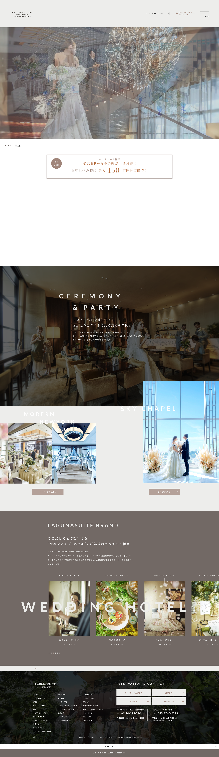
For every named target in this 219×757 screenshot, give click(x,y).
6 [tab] (59, 653)
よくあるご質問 (88, 698)
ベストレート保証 (39, 706)
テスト (18, 145)
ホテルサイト (87, 720)
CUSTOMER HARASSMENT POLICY (129, 737)
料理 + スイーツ (38, 724)
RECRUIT (92, 737)
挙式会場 (61, 698)
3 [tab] (53, 653)
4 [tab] (55, 653)
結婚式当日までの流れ (90, 706)
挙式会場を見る (164, 492)
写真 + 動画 (62, 694)
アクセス (86, 702)
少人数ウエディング (64, 720)
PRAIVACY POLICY (106, 737)
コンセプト (37, 694)
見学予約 (168, 693)
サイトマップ (87, 713)
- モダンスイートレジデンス (67, 706)
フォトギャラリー (64, 717)
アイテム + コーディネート (42, 731)
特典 (34, 709)
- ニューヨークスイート (66, 709)
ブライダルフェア (39, 698)
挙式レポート (62, 713)
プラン (35, 702)
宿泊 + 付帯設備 (38, 717)
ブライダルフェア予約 (134, 693)
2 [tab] (51, 653)
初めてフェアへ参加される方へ (94, 709)
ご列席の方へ (87, 694)
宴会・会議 (87, 717)
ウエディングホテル (40, 713)
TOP (35, 668)
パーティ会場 (62, 702)
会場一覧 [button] (109, 746)
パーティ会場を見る (48, 492)
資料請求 (133, 701)
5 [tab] (57, 653)
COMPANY (81, 737)
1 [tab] (49, 653)
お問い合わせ (168, 701)
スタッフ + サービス (40, 720)
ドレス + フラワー (39, 728)
